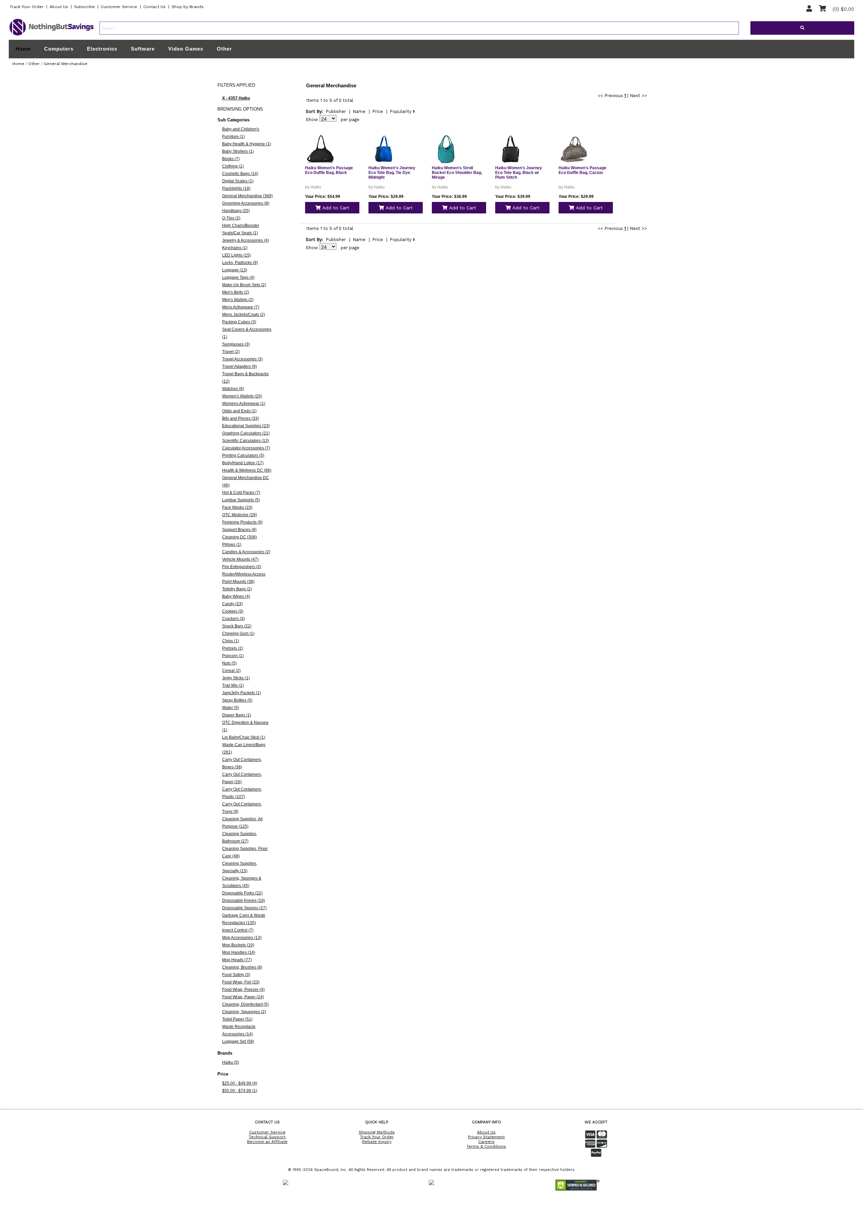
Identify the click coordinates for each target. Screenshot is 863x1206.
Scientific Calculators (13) (245, 440)
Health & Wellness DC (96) (246, 470)
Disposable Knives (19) (243, 900)
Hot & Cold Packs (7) (241, 492)
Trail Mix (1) (233, 685)
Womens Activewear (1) (243, 403)
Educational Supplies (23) (246, 425)
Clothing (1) (233, 166)
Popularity (401, 111)
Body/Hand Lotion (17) (243, 463)
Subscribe (84, 6)
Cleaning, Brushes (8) (242, 967)
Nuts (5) (229, 663)
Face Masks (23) (237, 507)
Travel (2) (231, 351)
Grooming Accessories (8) (245, 203)
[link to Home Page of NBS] (51, 35)
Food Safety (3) (236, 974)
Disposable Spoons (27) (244, 908)
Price (377, 111)
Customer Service (119, 6)
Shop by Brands (188, 6)
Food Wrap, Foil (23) (241, 982)
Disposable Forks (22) (242, 893)
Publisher (336, 111)
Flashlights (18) (236, 188)
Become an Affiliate (267, 1141)
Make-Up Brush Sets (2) (244, 285)
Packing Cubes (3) (239, 322)
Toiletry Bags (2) (237, 589)
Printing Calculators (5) (243, 455)
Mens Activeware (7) (240, 307)
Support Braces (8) (239, 529)
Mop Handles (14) (238, 952)
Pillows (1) (231, 544)
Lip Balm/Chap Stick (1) (243, 737)
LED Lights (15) (236, 255)
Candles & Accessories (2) (246, 552)
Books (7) (231, 158)
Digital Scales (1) (238, 181)
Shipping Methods (377, 1132)
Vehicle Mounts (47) (240, 559)
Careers (486, 1141)
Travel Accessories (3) (242, 359)
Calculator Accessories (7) (246, 448)
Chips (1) (230, 641)
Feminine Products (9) (242, 522)
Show (312, 119)
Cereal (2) (231, 670)
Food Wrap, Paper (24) (243, 997)
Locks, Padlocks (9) (240, 262)
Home (23, 49)
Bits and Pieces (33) (240, 418)
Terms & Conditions (486, 1146)
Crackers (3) (233, 618)
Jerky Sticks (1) (236, 678)
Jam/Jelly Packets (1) (241, 692)
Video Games (185, 49)
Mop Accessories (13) (242, 937)
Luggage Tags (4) (238, 277)
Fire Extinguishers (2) (241, 566)
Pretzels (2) (232, 648)
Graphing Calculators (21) (246, 433)
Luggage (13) (234, 270)
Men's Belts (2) (235, 292)
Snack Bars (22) (236, 626)
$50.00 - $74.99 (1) (239, 1090)
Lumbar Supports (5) (241, 500)
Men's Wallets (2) (238, 299)
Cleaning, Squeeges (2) (244, 1011)
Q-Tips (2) (231, 218)
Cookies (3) (232, 611)
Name (359, 111)
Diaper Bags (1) (236, 715)
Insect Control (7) (238, 930)
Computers (58, 49)
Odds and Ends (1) (239, 411)
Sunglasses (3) (236, 344)
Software (143, 49)
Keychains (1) (234, 247)
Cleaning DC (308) (239, 537)
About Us (59, 6)
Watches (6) (233, 388)
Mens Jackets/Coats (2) (243, 314)
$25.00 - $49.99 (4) (239, 1083)
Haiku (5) (230, 1062)
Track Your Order (26, 6)
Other (224, 49)
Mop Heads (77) (237, 960)
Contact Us (154, 6)
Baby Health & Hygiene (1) (246, 144)
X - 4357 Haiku (236, 98)
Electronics (102, 49)
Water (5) (230, 707)
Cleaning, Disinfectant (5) (245, 1004)
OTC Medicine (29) (239, 514)
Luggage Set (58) (238, 1041)
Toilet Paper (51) (237, 1019)
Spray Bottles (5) (237, 700)
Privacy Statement (486, 1137)
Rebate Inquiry (376, 1141)
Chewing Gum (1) (238, 633)
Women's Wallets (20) (242, 396)
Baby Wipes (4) (236, 596)
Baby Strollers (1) (238, 151)
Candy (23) (232, 603)
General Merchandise (65, 63)
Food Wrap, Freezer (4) (243, 989)
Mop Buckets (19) (238, 945)
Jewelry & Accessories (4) (245, 240)
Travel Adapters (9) (239, 366)
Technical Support (267, 1137)
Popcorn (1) (233, 655)
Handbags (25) (236, 210)
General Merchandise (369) (247, 196)
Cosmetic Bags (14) (240, 173)
